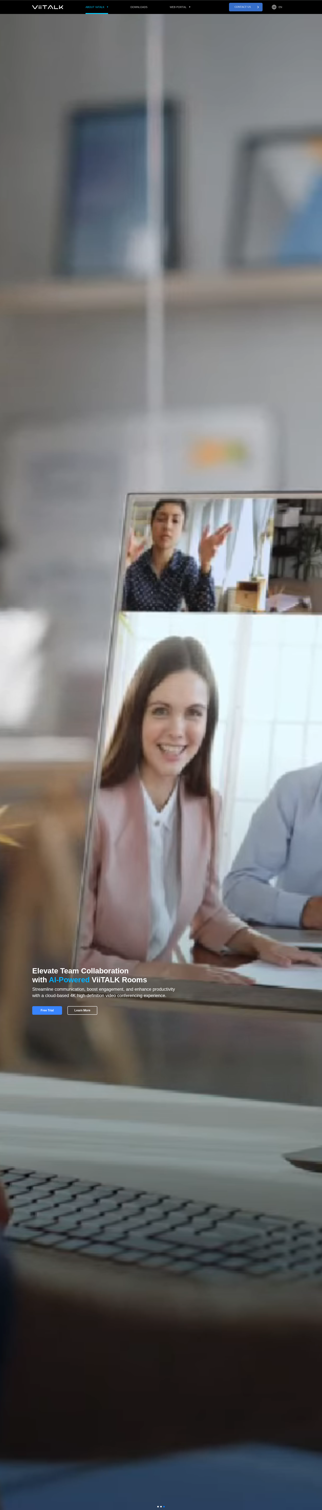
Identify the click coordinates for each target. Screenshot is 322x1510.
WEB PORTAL (178, 7)
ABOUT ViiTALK (95, 7)
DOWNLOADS (138, 7)
